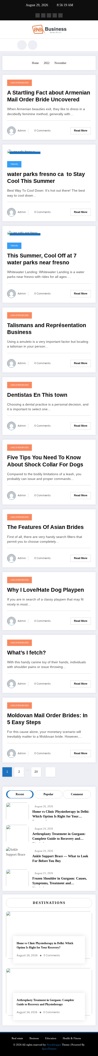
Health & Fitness (72, 1038)
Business (34, 1038)
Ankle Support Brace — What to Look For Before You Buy (60, 858)
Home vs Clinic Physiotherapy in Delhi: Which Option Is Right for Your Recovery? (60, 815)
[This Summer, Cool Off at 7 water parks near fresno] (22, 233)
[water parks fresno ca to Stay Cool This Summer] (21, 151)
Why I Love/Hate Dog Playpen (45, 590)
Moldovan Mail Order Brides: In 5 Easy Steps (47, 719)
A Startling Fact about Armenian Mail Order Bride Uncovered (48, 96)
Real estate (17, 1038)
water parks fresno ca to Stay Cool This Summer (46, 177)
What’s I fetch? (26, 653)
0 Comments (42, 130)
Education (50, 1038)
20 (36, 771)
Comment (77, 794)
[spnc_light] (32, 45)
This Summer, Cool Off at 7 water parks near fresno (42, 259)
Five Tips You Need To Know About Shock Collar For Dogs (45, 461)
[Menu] (8, 45)
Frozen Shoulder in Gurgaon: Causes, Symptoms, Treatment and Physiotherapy (59, 882)
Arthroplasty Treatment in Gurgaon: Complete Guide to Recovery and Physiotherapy (59, 837)
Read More (80, 130)
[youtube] (60, 15)
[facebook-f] (37, 15)
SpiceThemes (49, 1048)
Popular (48, 794)
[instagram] (55, 15)
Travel (14, 164)
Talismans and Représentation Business (46, 328)
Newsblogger (54, 1044)
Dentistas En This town (37, 395)
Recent (20, 794)
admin (22, 130)
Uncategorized (19, 82)
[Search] (22, 45)
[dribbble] (49, 15)
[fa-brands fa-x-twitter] (43, 15)
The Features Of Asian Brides (45, 527)
